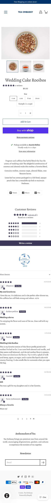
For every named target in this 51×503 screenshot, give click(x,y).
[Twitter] (18, 477)
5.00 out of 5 (32, 215)
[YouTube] (33, 477)
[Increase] (30, 113)
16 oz (37, 98)
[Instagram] (25, 477)
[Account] (40, 12)
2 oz (13, 98)
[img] (6, 282)
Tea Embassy (28, 493)
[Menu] (6, 12)
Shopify (29, 495)
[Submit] (43, 462)
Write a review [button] (25, 243)
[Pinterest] (29, 477)
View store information (27, 151)
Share (27, 193)
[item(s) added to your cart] (46, 12)
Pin (39, 193)
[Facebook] (22, 477)
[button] (9, 85)
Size (25, 94)
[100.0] (24, 259)
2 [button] (22, 418)
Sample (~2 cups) (25, 104)
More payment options (25, 137)
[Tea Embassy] (25, 12)
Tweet (15, 193)
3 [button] (26, 418)
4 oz (21, 98)
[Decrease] (21, 113)
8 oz (29, 98)
